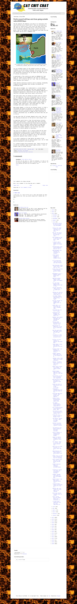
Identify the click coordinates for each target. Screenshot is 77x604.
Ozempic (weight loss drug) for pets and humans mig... (57, 476)
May (54, 508)
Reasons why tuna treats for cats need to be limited (57, 490)
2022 (53, 519)
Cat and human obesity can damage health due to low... (57, 285)
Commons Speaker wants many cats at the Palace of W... (57, 355)
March (54, 511)
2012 (53, 536)
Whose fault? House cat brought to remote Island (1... (57, 368)
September (55, 218)
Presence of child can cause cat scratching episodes (57, 471)
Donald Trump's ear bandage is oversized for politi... (57, 351)
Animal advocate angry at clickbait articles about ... (57, 466)
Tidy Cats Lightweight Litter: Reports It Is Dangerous (59, 56)
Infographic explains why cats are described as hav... (57, 390)
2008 (53, 543)
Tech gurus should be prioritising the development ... (57, 225)
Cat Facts (21, 13)
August (55, 220)
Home (31, 185)
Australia (20, 150)
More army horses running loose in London (57, 494)
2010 (53, 540)
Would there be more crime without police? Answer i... (58, 271)
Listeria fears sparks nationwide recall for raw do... (57, 485)
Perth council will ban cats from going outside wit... (57, 461)
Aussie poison (57, 13)
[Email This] (38, 149)
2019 (53, 524)
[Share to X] (40, 149)
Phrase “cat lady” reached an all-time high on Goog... (57, 230)
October (55, 216)
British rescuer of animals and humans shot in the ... (57, 302)
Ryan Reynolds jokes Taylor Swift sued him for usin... (58, 266)
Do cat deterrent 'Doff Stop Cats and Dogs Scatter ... (57, 262)
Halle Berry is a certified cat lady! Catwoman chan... (57, 307)
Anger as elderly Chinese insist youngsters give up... (57, 439)
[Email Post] (36, 149)
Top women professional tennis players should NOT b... (57, 404)
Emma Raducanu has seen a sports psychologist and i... (57, 453)
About (29, 13)
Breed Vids (52, 13)
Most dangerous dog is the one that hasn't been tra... (57, 239)
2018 (53, 526)
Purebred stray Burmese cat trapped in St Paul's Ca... (56, 314)
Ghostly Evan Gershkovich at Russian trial (57, 323)
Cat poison (58, 42)
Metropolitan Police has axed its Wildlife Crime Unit (58, 381)
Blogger (58, 595)
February (55, 513)
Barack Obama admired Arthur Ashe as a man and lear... (57, 373)
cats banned (25, 150)
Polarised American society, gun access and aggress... (57, 395)
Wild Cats (41, 13)
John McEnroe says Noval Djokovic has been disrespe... (57, 429)
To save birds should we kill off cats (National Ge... (57, 503)
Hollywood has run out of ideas (57, 310)
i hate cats (16, 192)
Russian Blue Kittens (24, 218)
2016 (53, 529)
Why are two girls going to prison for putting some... (57, 234)
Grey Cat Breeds (23, 212)
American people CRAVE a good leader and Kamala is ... (57, 280)
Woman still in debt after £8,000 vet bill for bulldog (58, 456)
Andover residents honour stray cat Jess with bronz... (57, 364)
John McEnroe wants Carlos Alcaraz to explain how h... (57, 412)
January (55, 515)
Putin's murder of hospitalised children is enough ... (57, 434)
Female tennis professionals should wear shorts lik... (56, 400)
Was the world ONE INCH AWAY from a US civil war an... (57, 332)
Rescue (25, 13)
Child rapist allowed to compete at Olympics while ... (57, 257)
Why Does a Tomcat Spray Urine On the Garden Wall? (59, 71)
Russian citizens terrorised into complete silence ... (57, 425)
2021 (53, 521)
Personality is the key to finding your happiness (57, 376)
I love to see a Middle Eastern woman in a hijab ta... (57, 244)
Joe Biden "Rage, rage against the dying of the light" (57, 298)
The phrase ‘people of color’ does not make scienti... (57, 420)
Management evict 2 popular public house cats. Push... (57, 275)
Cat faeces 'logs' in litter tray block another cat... (57, 443)
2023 (53, 517)
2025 (53, 211)
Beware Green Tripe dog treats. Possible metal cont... (57, 481)
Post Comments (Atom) (26, 187)
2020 (53, 522)
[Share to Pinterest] (42, 149)
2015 (53, 531)
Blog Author (33, 13)
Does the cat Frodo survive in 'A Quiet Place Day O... (57, 448)
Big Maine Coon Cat (23, 207)
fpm (49, 595)
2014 (53, 533)
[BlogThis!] (39, 149)
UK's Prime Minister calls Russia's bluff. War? (58, 408)
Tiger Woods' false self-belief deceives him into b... (57, 346)
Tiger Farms (59, 123)
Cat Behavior (47, 13)
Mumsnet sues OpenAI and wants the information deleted (58, 319)
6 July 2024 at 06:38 (26, 159)
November (55, 215)
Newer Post (16, 185)
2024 (53, 213)
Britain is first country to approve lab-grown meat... (57, 341)
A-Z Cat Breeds (15, 13)
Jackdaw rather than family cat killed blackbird (58, 359)
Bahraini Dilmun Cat (58, 96)
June (54, 506)
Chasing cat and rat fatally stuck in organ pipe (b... (58, 293)
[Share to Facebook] (41, 149)
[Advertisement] (57, 190)
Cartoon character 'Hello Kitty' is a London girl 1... (57, 289)
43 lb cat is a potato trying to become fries (57, 415)
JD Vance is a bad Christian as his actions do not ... (57, 336)
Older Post (45, 185)
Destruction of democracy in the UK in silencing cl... (57, 327)
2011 (53, 538)
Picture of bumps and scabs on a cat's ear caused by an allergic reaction (57, 110)
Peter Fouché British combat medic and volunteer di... (57, 498)
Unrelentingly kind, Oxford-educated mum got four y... (58, 247)
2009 (53, 541)
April (54, 510)
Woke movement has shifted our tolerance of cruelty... (57, 252)
